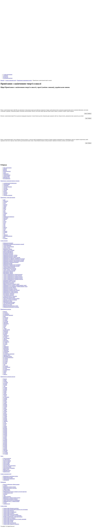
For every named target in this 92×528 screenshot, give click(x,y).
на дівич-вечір (6, 329)
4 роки (4, 407)
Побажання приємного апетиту (10, 498)
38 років (5, 432)
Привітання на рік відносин (9, 268)
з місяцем (5, 421)
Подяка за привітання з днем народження (12, 516)
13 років (5, 409)
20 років (5, 389)
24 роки (5, 427)
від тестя (5, 362)
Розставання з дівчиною (8, 293)
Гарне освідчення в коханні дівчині (11, 298)
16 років (5, 381)
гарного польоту (7, 496)
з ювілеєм (5, 234)
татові (4, 207)
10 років (5, 411)
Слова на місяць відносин (9, 267)
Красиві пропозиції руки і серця (10, 305)
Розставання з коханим (8, 295)
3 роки (4, 393)
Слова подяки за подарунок (9, 522)
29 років (5, 430)
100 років (5, 450)
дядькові (5, 213)
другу (4, 203)
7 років (4, 410)
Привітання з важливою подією (10, 476)
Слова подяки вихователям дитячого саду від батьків (15, 509)
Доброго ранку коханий (8, 250)
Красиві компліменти (8, 252)
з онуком (5, 188)
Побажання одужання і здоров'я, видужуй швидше (15, 491)
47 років (5, 439)
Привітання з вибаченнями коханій (11, 266)
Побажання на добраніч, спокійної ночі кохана (14, 258)
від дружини (6, 397)
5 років (4, 403)
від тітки (5, 337)
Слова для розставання (8, 246)
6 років (4, 392)
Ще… (4, 237)
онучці (4, 221)
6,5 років (5, 451)
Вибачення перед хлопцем (9, 281)
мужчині (5, 204)
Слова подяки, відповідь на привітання (12, 515)
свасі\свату (5, 217)
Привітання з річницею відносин (10, 262)
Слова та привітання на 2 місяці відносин (12, 274)
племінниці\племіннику (8, 216)
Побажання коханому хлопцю (10, 288)
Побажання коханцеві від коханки (11, 307)
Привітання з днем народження (8, 197)
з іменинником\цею (7, 236)
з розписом (5, 350)
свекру (4, 372)
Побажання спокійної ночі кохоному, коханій (13, 244)
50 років (5, 404)
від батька (5, 352)
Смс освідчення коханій (8, 303)
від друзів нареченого (8, 357)
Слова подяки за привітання (9, 512)
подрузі (5, 191)
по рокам (5, 238)
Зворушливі (6, 349)
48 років (5, 440)
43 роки (5, 438)
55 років (5, 433)
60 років (5, 428)
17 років (5, 416)
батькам (5, 334)
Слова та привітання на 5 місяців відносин (13, 279)
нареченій (5, 322)
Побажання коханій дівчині (9, 287)
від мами (5, 320)
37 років (5, 435)
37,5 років (5, 452)
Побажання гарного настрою (10, 488)
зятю (4, 224)
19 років (5, 418)
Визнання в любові (7, 249)
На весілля (5, 76)
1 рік (4, 386)
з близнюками (6, 184)
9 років (4, 391)
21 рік (4, 422)
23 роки (5, 423)
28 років (5, 429)
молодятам (5, 340)
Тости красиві (6, 464)
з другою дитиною (7, 186)
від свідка (5, 312)
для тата (5, 194)
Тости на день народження (9, 465)
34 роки (5, 426)
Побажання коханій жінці (9, 302)
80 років (5, 444)
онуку (4, 222)
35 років (5, 405)
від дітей (5, 343)
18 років (5, 399)
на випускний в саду (8, 492)
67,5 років (5, 453)
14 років (5, 398)
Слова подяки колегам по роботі (10, 514)
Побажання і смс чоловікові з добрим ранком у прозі (15, 286)
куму (4, 226)
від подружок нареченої (8, 353)
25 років (5, 387)
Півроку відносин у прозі (11, 284)
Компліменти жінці (7, 301)
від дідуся (5, 359)
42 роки (5, 436)
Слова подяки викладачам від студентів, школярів (14, 519)
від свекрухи (6, 341)
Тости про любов (7, 466)
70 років (5, 441)
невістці (5, 227)
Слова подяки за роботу (8, 513)
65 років (5, 445)
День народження (7, 167)
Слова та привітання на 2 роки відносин (12, 275)
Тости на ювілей (7, 460)
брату (4, 211)
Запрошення (6, 479)
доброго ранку (6, 489)
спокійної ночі (6, 503)
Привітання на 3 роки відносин (10, 291)
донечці (5, 339)
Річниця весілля (7, 171)
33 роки (5, 415)
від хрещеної (6, 314)
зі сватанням (6, 351)
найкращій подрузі (7, 356)
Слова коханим (6, 175)
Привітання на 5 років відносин (10, 292)
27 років (5, 401)
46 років (5, 449)
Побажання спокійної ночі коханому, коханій (13, 259)
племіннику (6, 346)
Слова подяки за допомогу (9, 518)
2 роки (4, 412)
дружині (5, 232)
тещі (4, 230)
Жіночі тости (6, 469)
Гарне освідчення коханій (9, 270)
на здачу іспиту (6, 490)
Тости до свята (6, 462)
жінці (4, 215)
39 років (5, 434)
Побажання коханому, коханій (10, 256)
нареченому (6, 323)
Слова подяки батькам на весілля (10, 508)
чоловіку (5, 231)
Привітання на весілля (6, 309)
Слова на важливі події (6, 474)
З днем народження (7, 74)
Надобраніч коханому (8, 253)
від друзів (5, 318)
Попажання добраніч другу (9, 280)
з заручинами (6, 338)
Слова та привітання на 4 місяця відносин (13, 278)
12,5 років (5, 382)
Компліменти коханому (8, 282)
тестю (4, 228)
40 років (5, 383)
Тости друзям (6, 463)
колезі (4, 214)
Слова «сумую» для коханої (9, 269)
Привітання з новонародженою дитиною (10, 180)
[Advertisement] (41, 99)
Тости (4, 172)
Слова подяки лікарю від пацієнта (11, 524)
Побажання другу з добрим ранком (11, 501)
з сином (5, 190)
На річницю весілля (7, 78)
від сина (5, 368)
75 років (5, 447)
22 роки (5, 417)
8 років (4, 400)
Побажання (5, 173)
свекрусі (5, 219)
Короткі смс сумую (7, 304)
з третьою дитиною (7, 195)
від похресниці (6, 367)
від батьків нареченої (8, 315)
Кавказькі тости (7, 470)
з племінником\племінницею (10, 183)
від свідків (5, 321)
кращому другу (6, 355)
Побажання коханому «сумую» (10, 255)
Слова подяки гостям (8, 521)
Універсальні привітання (9, 478)
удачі (4, 495)
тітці (4, 210)
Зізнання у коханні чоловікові (10, 299)
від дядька (5, 358)
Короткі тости (6, 471)
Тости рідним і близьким (9, 468)
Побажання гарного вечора (9, 486)
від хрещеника (6, 369)
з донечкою (5, 185)
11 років (5, 388)
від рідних (5, 332)
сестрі (4, 209)
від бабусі (5, 333)
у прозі (4, 328)
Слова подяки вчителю (8, 510)
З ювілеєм (5, 75)
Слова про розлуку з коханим (10, 296)
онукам (5, 370)
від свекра (5, 365)
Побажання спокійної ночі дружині (11, 290)
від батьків (5, 317)
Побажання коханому (8, 243)
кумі (4, 225)
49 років (5, 446)
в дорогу (5, 485)
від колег (5, 344)
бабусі (4, 208)
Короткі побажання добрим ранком (11, 484)
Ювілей (5, 168)
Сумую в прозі (6, 247)
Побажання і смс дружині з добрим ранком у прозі (14, 285)
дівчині (5, 205)
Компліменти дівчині (8, 272)
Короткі (5, 311)
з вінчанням (6, 335)
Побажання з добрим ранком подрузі (11, 497)
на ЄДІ (4, 502)
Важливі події (6, 177)
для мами (5, 192)
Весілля (5, 170)
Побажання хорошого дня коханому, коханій (13, 261)
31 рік (4, 424)
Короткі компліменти (8, 251)
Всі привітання (6, 178)
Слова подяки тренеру (8, 520)
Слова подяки (6, 176)
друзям (4, 380)
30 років (5, 414)
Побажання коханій (7, 263)
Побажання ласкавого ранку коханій (11, 257)
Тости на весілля (7, 458)
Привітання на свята (8, 477)
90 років (5, 443)
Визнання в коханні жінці (9, 297)
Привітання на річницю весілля (8, 376)
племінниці (5, 347)
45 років (5, 385)
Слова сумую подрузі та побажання (11, 500)
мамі (4, 199)
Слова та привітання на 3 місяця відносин (13, 276)
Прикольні (5, 201)
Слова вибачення (7, 245)
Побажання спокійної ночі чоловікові (11, 264)
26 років (5, 420)
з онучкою (5, 189)
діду (4, 233)
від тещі (5, 363)
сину (4, 220)
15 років (5, 406)
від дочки (5, 361)
